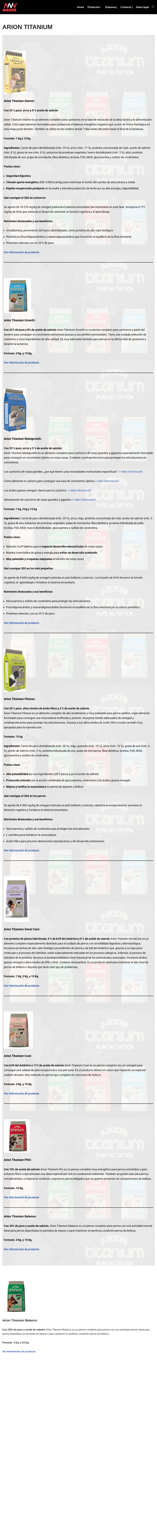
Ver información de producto (21, 252)
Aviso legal (142, 7)
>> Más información (131, 471)
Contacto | (126, 7)
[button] (101, 7)
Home (80, 7)
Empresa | (111, 7)
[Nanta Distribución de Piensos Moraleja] (9, 7)
